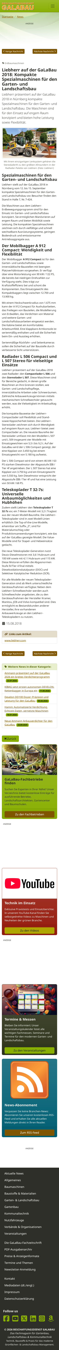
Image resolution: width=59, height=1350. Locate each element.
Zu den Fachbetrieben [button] (29, 814)
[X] (24, 1318)
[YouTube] (15, 1318)
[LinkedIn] (33, 1318)
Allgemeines (12, 1180)
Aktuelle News (14, 1173)
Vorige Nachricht (14, 51)
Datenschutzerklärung (19, 1298)
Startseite (7, 16)
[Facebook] (6, 1318)
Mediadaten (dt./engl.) (19, 1285)
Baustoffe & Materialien (20, 1193)
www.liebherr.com (15, 640)
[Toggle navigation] (52, 6)
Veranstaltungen (15, 1233)
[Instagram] (41, 1318)
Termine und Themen (18, 1263)
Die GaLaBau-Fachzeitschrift (23, 1243)
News (20, 16)
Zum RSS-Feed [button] (29, 1132)
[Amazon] (50, 1318)
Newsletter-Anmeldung (20, 1269)
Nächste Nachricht (44, 51)
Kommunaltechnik (16, 1213)
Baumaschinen (14, 1187)
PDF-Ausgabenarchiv (18, 1249)
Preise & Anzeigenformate (21, 1256)
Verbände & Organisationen (23, 1227)
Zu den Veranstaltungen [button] (30, 1050)
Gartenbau (11, 1207)
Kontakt (9, 1278)
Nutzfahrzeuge (14, 1220)
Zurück (11, 738)
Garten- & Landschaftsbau (21, 1200)
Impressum (12, 1292)
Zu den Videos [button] (29, 930)
